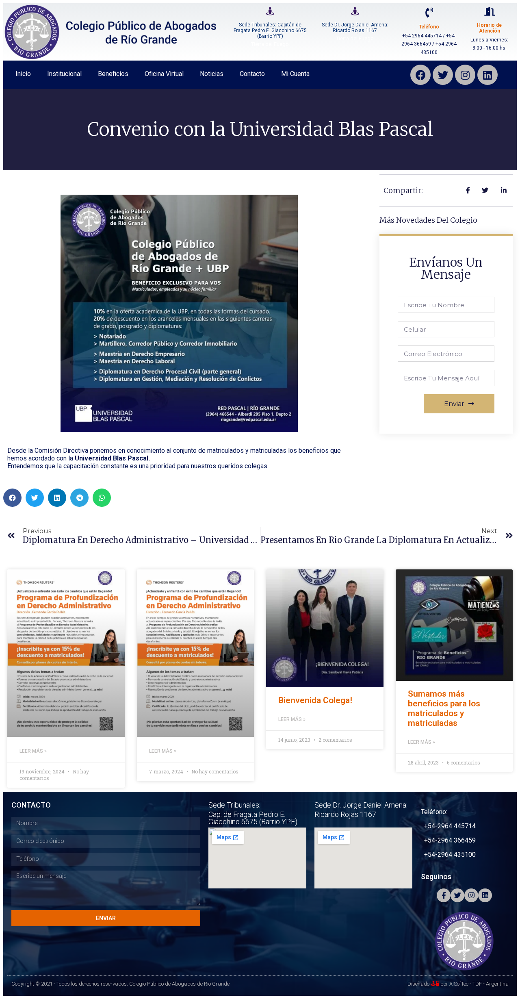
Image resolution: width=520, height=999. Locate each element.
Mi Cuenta (295, 74)
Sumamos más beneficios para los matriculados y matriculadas (444, 708)
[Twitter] (443, 75)
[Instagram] (465, 75)
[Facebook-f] (444, 895)
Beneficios (113, 74)
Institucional (64, 74)
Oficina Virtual (164, 74)
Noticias (211, 74)
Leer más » (33, 751)
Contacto (252, 74)
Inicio (23, 74)
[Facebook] (420, 75)
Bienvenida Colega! (315, 700)
